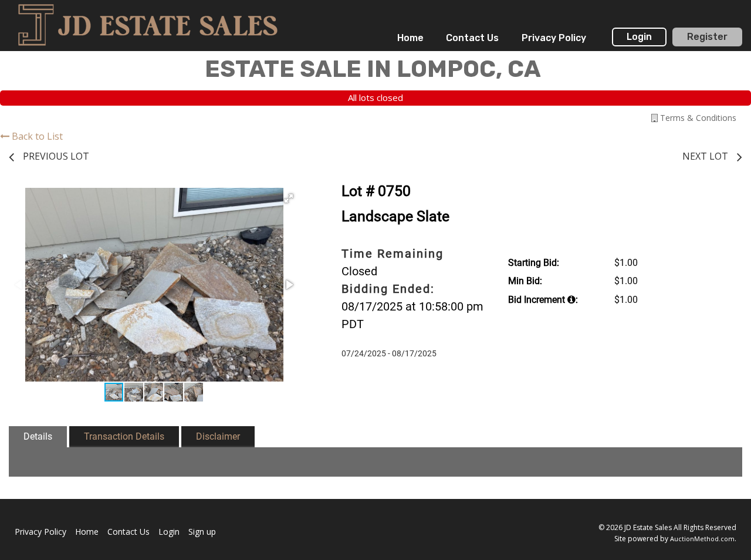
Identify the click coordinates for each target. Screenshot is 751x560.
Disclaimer (218, 436)
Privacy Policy (554, 37)
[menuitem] (410, 38)
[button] (288, 198)
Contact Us (472, 37)
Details (37, 436)
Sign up (202, 531)
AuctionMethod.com (702, 538)
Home (410, 37)
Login (639, 36)
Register (707, 36)
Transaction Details (124, 436)
